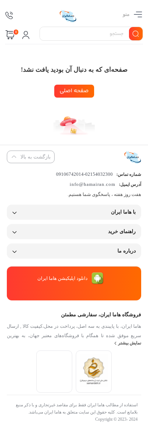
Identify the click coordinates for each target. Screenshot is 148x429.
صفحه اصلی (74, 90)
